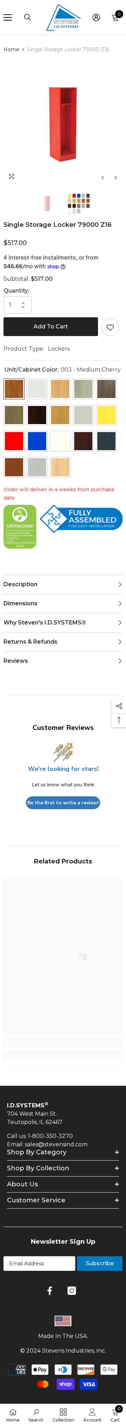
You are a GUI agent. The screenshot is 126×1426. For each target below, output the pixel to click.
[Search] (27, 17)
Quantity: (16, 290)
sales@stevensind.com (56, 1144)
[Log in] (96, 17)
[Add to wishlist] (110, 327)
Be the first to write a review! (63, 802)
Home (11, 49)
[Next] (116, 178)
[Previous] (103, 178)
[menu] (8, 17)
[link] (63, 1042)
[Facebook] (49, 1290)
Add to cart (51, 326)
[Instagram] (71, 1290)
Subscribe (100, 1263)
